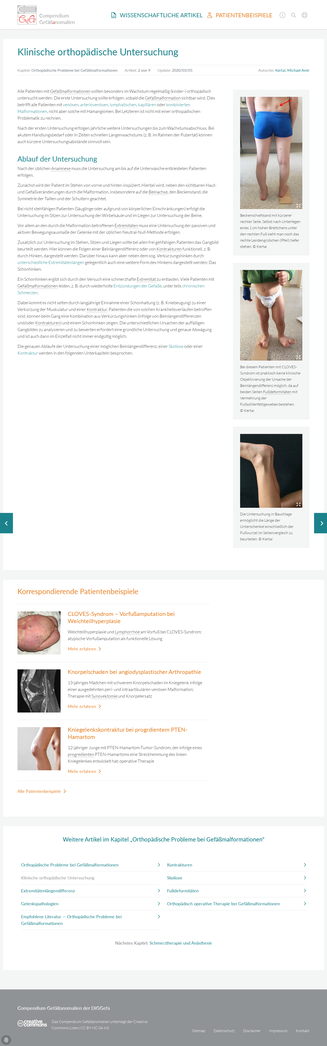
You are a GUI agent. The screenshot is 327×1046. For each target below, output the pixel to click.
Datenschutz (224, 1030)
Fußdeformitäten (183, 890)
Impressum (278, 1030)
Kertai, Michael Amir (292, 70)
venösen (71, 104)
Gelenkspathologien (39, 903)
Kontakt (303, 1030)
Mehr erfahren (82, 648)
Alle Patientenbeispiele (39, 791)
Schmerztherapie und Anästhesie (181, 943)
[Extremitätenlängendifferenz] (320, 523)
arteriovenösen (94, 104)
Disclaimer (252, 1030)
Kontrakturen (179, 864)
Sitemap (198, 1030)
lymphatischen (123, 104)
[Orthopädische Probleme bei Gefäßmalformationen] (6, 523)
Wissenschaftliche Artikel (160, 15)
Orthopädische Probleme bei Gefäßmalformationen (69, 864)
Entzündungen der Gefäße (137, 285)
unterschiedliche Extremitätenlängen (50, 262)
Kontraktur (27, 353)
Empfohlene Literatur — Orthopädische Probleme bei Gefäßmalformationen (71, 920)
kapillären (147, 104)
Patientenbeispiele (243, 15)
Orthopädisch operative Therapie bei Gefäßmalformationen (223, 903)
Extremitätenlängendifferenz (48, 890)
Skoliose (176, 346)
